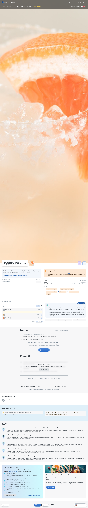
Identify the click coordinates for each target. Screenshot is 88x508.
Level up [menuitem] (23, 6)
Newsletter (72, 2)
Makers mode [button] (45, 350)
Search (64, 2)
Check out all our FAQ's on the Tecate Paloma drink (15, 275)
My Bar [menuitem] (3, 6)
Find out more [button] (44, 369)
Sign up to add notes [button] (61, 386)
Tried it (46, 505)
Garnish (45, 380)
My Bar (68, 273)
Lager (6, 314)
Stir (42, 380)
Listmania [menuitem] (16, 6)
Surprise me (55, 2)
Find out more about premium (33, 495)
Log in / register (82, 2)
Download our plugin (51, 477)
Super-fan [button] (66, 320)
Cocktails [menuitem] (9, 6)
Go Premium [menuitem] (38, 6)
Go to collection (48, 418)
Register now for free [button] (9, 495)
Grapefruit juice (9, 318)
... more (28, 272)
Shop (40, 311)
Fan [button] (52, 320)
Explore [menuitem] (29, 6)
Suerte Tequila (18, 311)
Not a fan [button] (80, 320)
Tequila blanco (8, 309)
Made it (38, 505)
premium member (13, 471)
